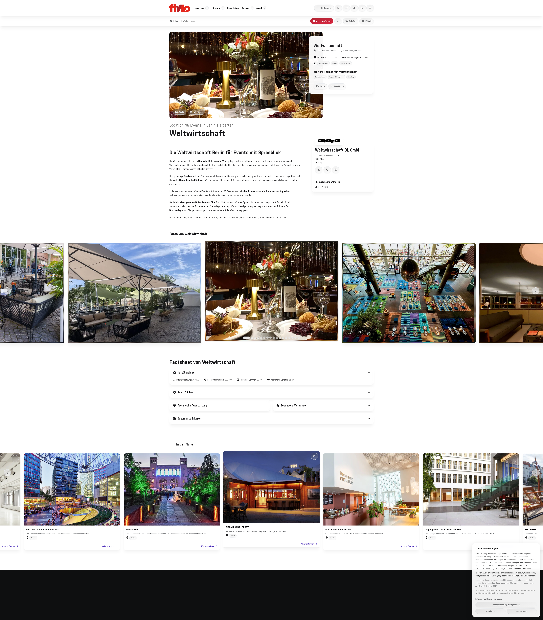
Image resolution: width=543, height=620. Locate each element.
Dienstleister (233, 8)
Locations (199, 8)
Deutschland (323, 63)
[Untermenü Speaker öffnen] (252, 8)
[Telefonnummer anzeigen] (327, 169)
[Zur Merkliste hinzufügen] (338, 21)
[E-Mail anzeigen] (318, 169)
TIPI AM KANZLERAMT (238, 527)
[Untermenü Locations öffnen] (207, 8)
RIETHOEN (530, 529)
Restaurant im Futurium (338, 529)
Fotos (198, 112)
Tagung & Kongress (336, 77)
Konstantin (132, 529)
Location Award (347, 591)
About (259, 8)
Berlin (177, 21)
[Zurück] (7, 290)
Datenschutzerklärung (177, 616)
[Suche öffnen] (338, 8)
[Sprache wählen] (362, 8)
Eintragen (326, 8)
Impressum (191, 616)
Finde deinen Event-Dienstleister (253, 591)
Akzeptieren (521, 611)
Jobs (342, 606)
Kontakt (309, 596)
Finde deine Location (247, 586)
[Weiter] (535, 290)
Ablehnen (490, 611)
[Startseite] (170, 21)
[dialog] (506, 580)
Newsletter (311, 586)
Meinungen (345, 596)
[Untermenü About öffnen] (264, 8)
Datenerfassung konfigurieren (506, 605)
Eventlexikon (312, 591)
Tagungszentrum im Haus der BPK (443, 529)
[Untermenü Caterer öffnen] (223, 8)
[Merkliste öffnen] (346, 8)
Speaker (246, 8)
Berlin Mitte (345, 63)
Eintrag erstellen (279, 586)
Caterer (217, 8)
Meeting (351, 77)
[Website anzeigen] (335, 169)
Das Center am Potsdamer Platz (43, 529)
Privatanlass (320, 77)
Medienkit (344, 601)
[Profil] (354, 8)
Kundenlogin (277, 591)
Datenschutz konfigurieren (206, 616)
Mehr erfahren (8, 546)
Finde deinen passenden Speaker (253, 596)
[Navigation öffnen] (370, 8)
